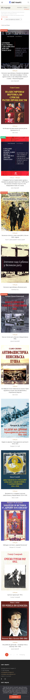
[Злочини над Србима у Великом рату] (15, 263)
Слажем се (15, 696)
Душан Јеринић (15, 649)
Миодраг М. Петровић (15, 547)
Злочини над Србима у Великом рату (15, 287)
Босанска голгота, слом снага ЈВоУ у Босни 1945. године (15, 236)
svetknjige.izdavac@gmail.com (8, 674)
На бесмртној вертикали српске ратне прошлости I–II (15, 129)
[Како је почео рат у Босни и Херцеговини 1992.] (15, 313)
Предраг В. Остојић (15, 446)
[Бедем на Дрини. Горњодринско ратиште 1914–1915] (15, 418)
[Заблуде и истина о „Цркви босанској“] (15, 521)
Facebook (1, 679)
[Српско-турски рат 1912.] (15, 570)
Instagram (5, 679)
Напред (22, 654)
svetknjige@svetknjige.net (7, 672)
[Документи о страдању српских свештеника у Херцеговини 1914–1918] (15, 469)
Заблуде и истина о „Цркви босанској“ (15, 545)
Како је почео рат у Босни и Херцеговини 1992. (15, 338)
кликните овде (4, 17)
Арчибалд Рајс (15, 289)
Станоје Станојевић (15, 597)
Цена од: (6, 25)
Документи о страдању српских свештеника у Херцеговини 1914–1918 (15, 494)
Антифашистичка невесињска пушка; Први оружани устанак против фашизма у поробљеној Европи (15, 390)
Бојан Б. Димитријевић (11, 239)
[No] (28, 692)
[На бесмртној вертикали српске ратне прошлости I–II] (15, 104)
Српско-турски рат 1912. (15, 595)
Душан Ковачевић (15, 341)
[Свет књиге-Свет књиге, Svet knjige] (15, 2)
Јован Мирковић (15, 81)
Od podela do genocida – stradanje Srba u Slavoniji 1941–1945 (15, 645)
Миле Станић (15, 497)
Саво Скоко (15, 132)
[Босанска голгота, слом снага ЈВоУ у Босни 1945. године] (15, 211)
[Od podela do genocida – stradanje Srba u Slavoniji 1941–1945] (15, 620)
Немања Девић (21, 239)
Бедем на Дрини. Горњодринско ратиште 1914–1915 (15, 443)
